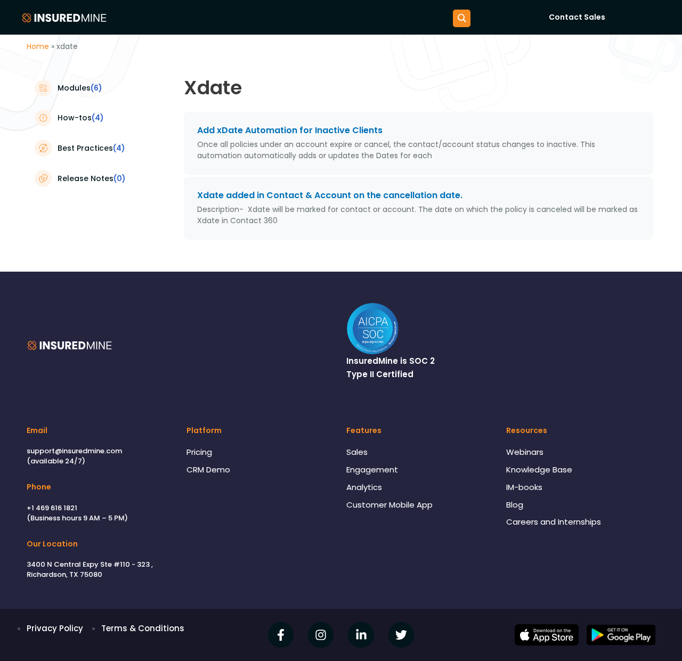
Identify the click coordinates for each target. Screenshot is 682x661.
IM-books (524, 487)
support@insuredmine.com (74, 451)
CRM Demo (208, 469)
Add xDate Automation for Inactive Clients (290, 130)
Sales (357, 452)
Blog (514, 504)
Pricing (199, 452)
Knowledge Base (539, 469)
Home (38, 46)
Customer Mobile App (389, 504)
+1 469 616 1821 (52, 508)
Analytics (364, 487)
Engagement (372, 469)
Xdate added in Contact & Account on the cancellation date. (329, 195)
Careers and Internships (553, 521)
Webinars (524, 452)
